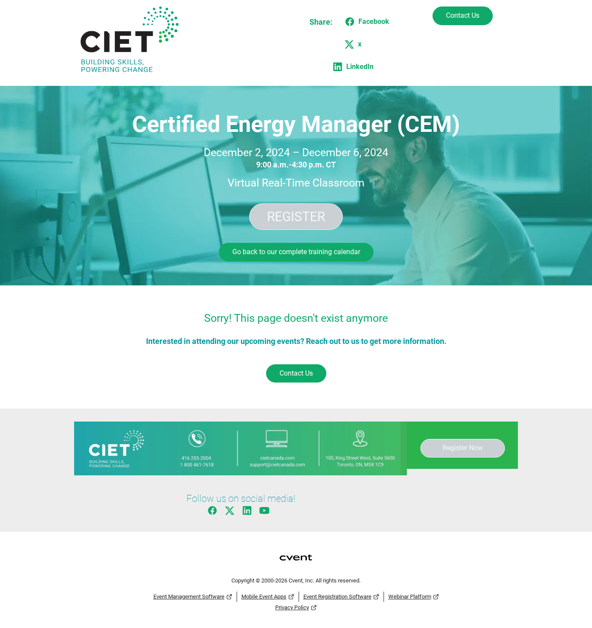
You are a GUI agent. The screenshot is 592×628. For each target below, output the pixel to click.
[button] (366, 21)
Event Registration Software (337, 596)
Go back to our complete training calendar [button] (296, 252)
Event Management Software (188, 596)
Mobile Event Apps (263, 596)
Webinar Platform (409, 596)
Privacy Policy (292, 607)
